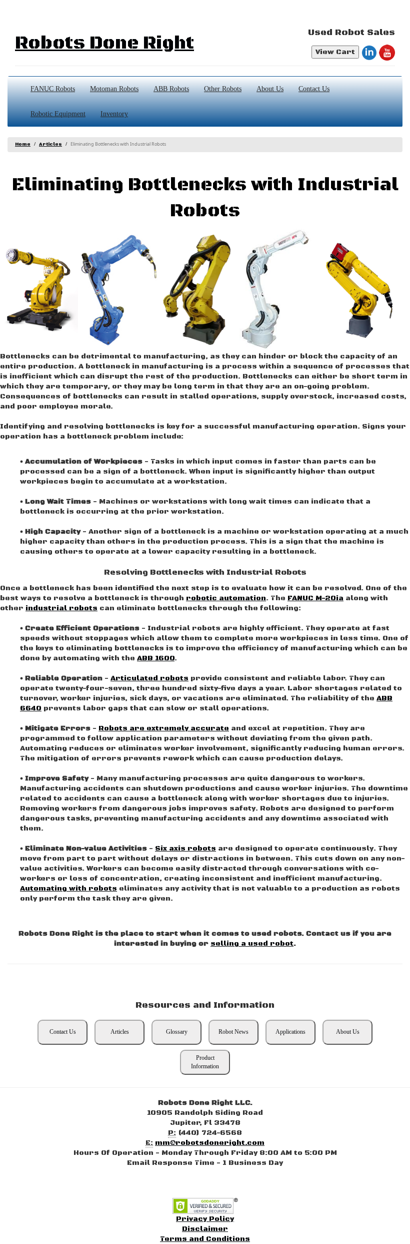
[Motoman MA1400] (119, 289)
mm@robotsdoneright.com (209, 1142)
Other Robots (223, 89)
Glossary (177, 1031)
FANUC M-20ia (316, 598)
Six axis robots (185, 848)
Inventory (114, 114)
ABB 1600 (155, 658)
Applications (291, 1031)
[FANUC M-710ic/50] (199, 289)
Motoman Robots (114, 89)
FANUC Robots (52, 89)
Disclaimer (205, 1228)
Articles (50, 144)
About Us (270, 89)
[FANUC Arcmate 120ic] (359, 289)
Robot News (233, 1031)
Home (22, 144)
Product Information (205, 1062)
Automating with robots (68, 888)
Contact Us (314, 89)
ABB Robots (171, 89)
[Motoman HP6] (279, 289)
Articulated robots (149, 678)
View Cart (335, 52)
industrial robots (62, 608)
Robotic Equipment (58, 114)
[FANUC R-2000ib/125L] (39, 289)
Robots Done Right (104, 43)
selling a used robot (252, 943)
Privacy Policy (205, 1218)
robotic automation (226, 598)
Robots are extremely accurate (163, 728)
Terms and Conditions (205, 1238)
